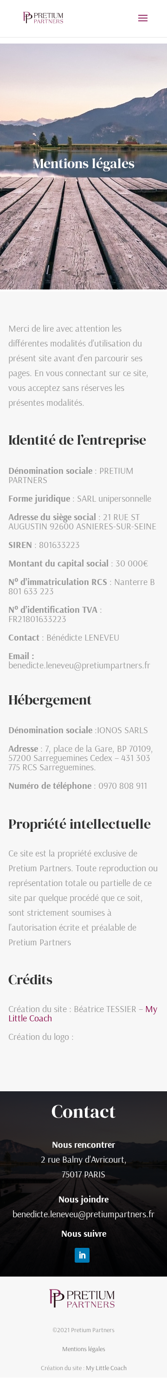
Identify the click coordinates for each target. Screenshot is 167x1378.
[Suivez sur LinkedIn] (82, 1255)
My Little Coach (106, 1368)
